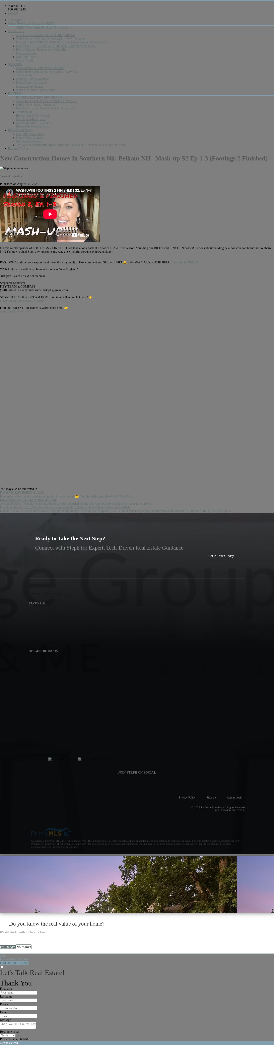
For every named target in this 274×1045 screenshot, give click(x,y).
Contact (13, 13)
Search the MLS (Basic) (31, 119)
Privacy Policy (187, 797)
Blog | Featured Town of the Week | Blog (42, 49)
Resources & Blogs (20, 130)
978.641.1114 (16, 5)
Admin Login (234, 797)
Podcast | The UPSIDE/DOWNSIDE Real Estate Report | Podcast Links (62, 42)
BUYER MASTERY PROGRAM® (39, 97)
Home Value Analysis (30, 137)
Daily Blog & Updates (30, 134)
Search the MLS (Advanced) (34, 122)
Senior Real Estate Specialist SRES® (31, 23)
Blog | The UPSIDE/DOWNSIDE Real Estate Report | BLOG (56, 46)
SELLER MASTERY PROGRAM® (40, 68)
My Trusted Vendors (29, 141)
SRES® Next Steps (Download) (36, 104)
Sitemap (211, 797)
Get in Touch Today (221, 556)
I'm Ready (8, 947)
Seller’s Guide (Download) (33, 79)
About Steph (16, 31)
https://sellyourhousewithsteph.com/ (22, 300)
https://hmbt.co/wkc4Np (15, 311)
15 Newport (15, 20)
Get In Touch (24, 60)
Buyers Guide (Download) (33, 115)
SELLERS (15, 64)
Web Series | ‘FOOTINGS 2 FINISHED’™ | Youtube (50, 38)
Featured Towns (18, 148)
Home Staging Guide (29, 86)
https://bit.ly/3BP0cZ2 (186, 262)
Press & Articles (26, 53)
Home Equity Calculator (31, 82)
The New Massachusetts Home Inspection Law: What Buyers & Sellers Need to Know (71, 145)
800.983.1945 (17, 9)
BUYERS (14, 93)
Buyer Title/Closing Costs (32, 126)
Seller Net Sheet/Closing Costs (35, 89)
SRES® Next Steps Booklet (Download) (42, 27)
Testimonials (24, 75)
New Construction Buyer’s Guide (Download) (45, 108)
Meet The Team (26, 57)
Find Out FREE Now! (14, 963)
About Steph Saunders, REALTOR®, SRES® (45, 35)
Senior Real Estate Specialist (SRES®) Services (46, 71)
